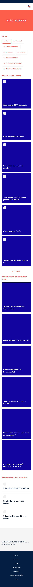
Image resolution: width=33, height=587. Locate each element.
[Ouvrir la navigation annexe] (3, 2)
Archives (22, 52)
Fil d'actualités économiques (13, 63)
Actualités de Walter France (13, 68)
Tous (7, 41)
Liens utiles (16, 559)
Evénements (9, 52)
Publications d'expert (12, 57)
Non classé (19, 41)
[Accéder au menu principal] (29, 6)
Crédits (16, 563)
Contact (16, 579)
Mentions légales (16, 567)
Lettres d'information (12, 46)
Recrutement (16, 571)
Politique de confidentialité (16, 575)
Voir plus (17, 271)
